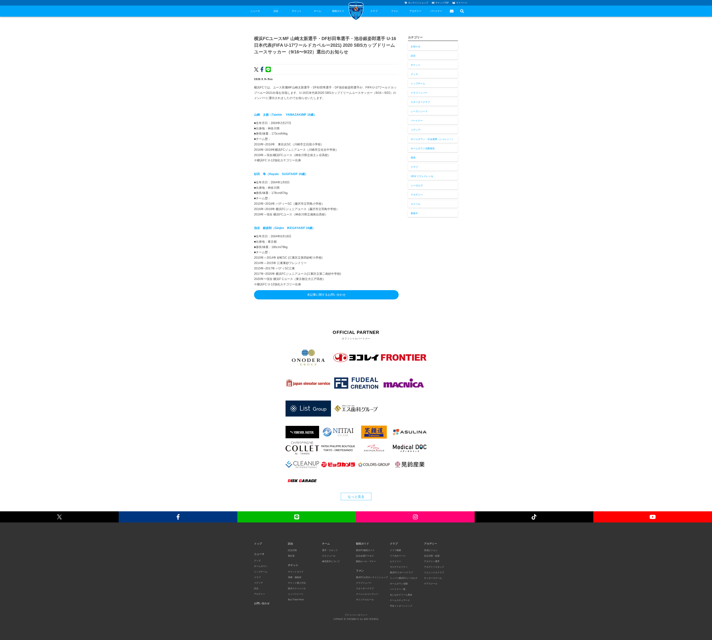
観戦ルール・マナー (366, 561)
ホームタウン (260, 566)
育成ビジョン (430, 550)
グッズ (414, 74)
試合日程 (292, 550)
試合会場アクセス (365, 556)
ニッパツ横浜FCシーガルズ (403, 578)
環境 (413, 157)
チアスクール (430, 583)
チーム (317, 11)
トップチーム (418, 83)
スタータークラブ (420, 102)
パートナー (436, 11)
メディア (415, 129)
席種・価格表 (294, 577)
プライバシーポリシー (356, 614)
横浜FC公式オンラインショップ (372, 577)
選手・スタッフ (330, 550)
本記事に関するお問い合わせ (326, 294)
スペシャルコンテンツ (367, 594)
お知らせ (415, 46)
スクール (415, 204)
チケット (296, 11)
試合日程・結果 (432, 556)
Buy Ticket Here (296, 599)
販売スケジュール (297, 588)
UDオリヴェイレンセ (422, 176)
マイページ (461, 2)
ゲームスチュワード (400, 600)
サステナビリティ (399, 567)
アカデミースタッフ (434, 567)
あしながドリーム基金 (401, 594)
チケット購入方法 (297, 583)
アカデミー (415, 11)
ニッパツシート (296, 594)
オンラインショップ (418, 2)
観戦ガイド (338, 11)
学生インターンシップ (401, 606)
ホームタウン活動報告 (423, 148)
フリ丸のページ (398, 556)
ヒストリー (395, 561)
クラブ (374, 11)
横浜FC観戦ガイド (365, 550)
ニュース (255, 11)
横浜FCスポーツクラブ (401, 572)
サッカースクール (433, 578)
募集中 (414, 213)
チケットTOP (442, 2)
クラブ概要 (395, 550)
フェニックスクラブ (434, 572)
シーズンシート (419, 111)
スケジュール (328, 556)
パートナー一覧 (398, 589)
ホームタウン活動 (399, 583)
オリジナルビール (365, 599)
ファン (394, 11)
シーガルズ (417, 185)
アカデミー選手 (432, 561)
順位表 (291, 556)
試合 (275, 11)
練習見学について (331, 561)
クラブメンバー (419, 92)
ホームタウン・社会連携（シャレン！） (432, 139)
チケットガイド (296, 571)
